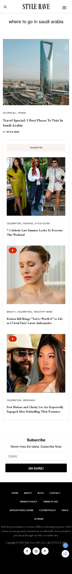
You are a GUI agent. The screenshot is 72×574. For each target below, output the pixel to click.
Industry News (43, 311)
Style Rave (13, 132)
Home (15, 493)
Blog (41, 493)
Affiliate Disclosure (21, 510)
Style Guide (42, 223)
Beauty (11, 311)
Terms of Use (50, 501)
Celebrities (14, 223)
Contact (55, 493)
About (28, 493)
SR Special (9, 112)
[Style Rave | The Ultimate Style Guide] (36, 6)
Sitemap (39, 519)
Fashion (28, 223)
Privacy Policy (28, 501)
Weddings (29, 400)
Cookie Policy (47, 510)
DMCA (65, 510)
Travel (22, 112)
